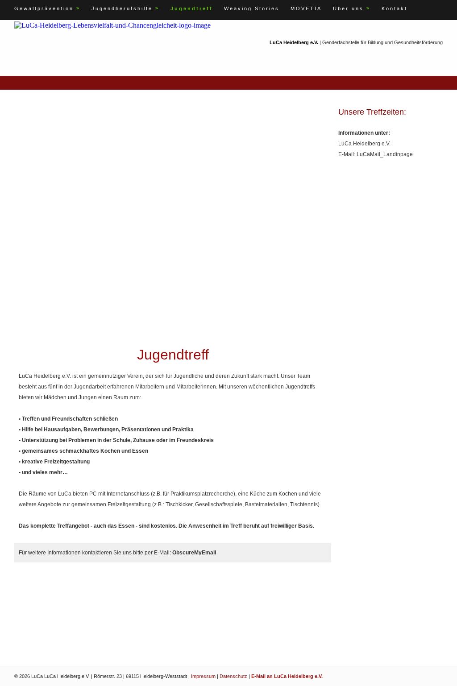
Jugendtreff (191, 8)
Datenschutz (233, 676)
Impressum (203, 676)
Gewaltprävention (47, 8)
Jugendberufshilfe (125, 8)
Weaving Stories (251, 8)
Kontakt (394, 8)
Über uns (351, 8)
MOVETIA (306, 8)
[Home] (112, 24)
